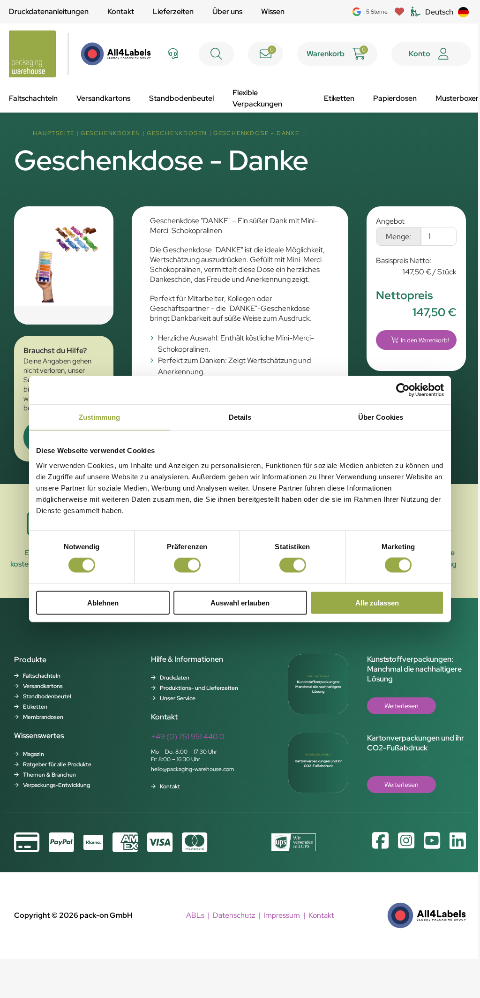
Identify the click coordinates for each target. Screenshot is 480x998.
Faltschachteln (33, 98)
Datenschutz (234, 915)
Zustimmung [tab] (99, 417)
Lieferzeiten (173, 11)
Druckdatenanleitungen (49, 11)
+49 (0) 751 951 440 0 (188, 736)
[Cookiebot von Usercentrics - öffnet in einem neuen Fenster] (403, 390)
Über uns (227, 11)
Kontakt (120, 11)
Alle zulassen (377, 602)
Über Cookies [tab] (380, 417)
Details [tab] (240, 417)
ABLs (195, 915)
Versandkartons (103, 98)
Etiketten (339, 98)
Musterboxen (457, 98)
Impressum (281, 915)
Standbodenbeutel (181, 98)
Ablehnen (103, 602)
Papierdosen (395, 98)
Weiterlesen (401, 706)
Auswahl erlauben (240, 602)
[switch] (187, 565)
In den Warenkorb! (425, 340)
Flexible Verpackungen (257, 98)
